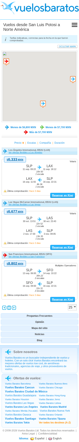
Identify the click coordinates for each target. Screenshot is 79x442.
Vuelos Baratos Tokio (17, 422)
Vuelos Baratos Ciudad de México (26, 391)
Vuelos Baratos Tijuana (52, 418)
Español (39, 438)
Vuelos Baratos (26, 430)
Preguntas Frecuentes (39, 315)
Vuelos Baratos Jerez (49, 399)
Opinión (39, 322)
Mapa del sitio (39, 328)
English (57, 438)
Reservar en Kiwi (62, 195)
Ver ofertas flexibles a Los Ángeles (25, 152)
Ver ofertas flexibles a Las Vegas (25, 204)
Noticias (39, 334)
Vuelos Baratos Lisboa (50, 403)
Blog (39, 340)
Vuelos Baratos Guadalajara (20, 395)
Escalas (31, 142)
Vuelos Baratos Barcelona (18, 383)
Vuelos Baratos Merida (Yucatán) (21, 411)
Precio (17, 142)
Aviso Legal (28, 433)
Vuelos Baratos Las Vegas (19, 403)
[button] (6, 62)
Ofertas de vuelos (26, 378)
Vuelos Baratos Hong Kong (52, 395)
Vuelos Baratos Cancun (19, 387)
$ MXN (15, 159)
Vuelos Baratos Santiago (20, 418)
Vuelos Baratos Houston (17, 399)
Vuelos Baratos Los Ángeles (21, 406)
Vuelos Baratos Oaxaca (18, 414)
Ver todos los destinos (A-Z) (55, 422)
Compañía (45, 142)
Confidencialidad (47, 433)
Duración (59, 142)
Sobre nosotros (25, 352)
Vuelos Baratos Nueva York (55, 410)
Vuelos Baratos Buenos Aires (53, 383)
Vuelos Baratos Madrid (53, 406)
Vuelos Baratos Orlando (50, 414)
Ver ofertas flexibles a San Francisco (27, 256)
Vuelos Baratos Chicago (51, 387)
